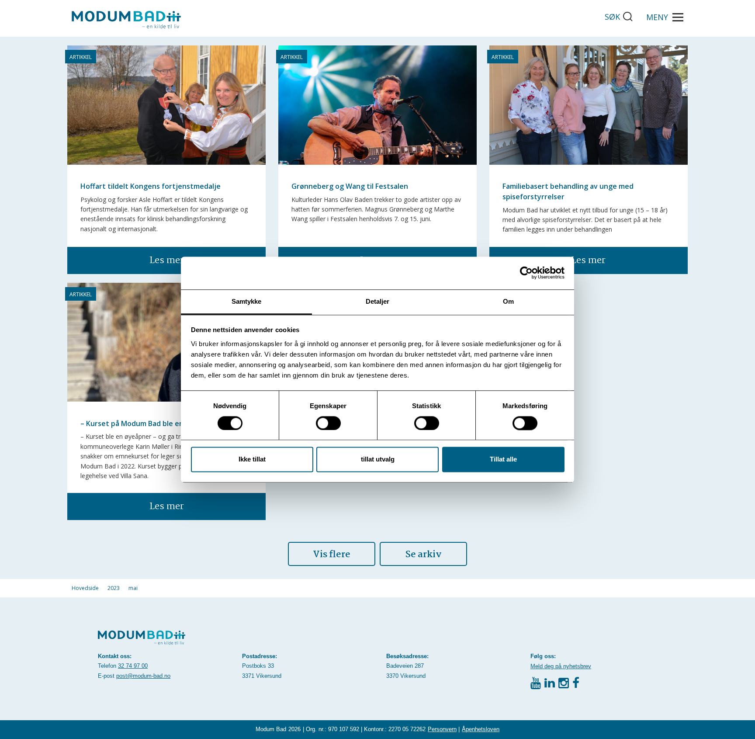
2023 (113, 588)
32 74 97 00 (133, 666)
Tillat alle (503, 459)
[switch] (328, 423)
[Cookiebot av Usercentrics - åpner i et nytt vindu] (526, 272)
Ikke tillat (252, 459)
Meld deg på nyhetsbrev (560, 666)
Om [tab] (508, 301)
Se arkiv (423, 554)
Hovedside (85, 588)
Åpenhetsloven (480, 729)
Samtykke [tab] (247, 301)
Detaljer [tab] (378, 301)
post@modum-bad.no (143, 676)
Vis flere (331, 554)
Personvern (442, 729)
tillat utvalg (378, 459)
